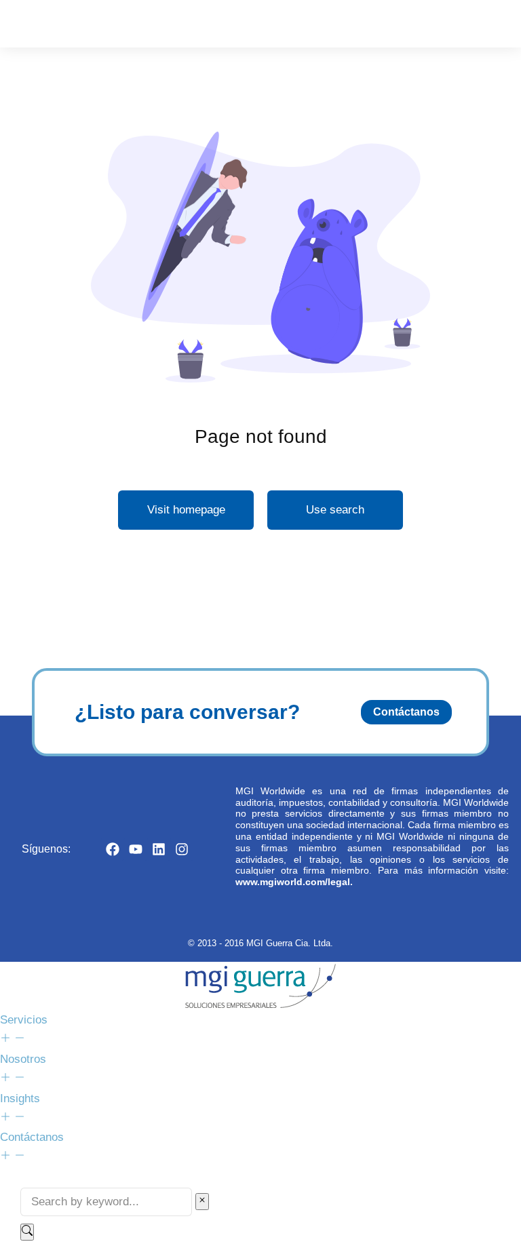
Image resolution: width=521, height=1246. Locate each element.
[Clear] (202, 1201)
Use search (335, 509)
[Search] (27, 1232)
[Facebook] (112, 849)
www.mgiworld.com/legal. (294, 881)
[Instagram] (181, 849)
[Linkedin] (158, 849)
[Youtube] (135, 849)
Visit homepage (186, 509)
